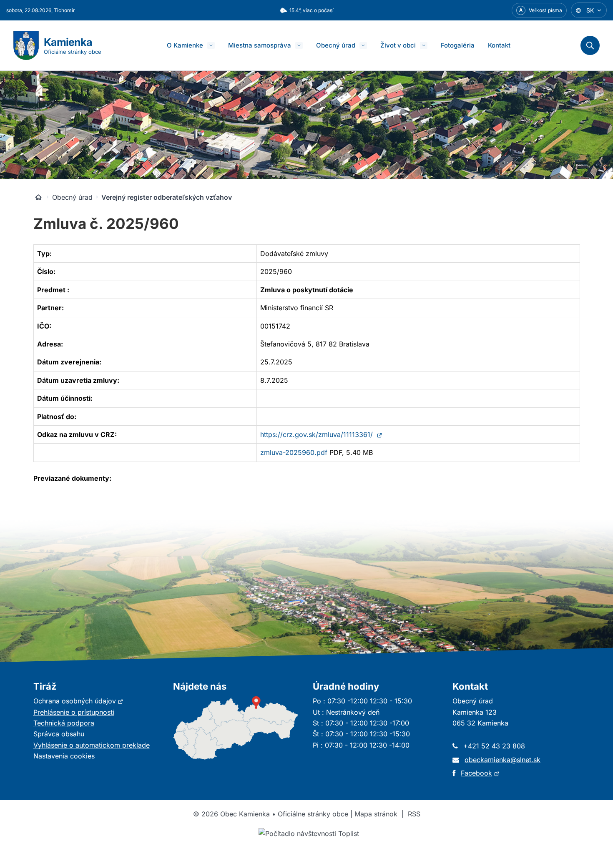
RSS (414, 814)
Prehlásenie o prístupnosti (73, 712)
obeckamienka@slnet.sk (502, 760)
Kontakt (499, 45)
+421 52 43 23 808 (494, 746)
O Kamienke (185, 45)
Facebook (480, 773)
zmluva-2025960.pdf (293, 452)
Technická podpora (63, 723)
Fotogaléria (458, 45)
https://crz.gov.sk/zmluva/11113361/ (321, 434)
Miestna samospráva (259, 45)
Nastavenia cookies (64, 756)
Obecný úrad (335, 45)
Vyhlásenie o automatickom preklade (91, 745)
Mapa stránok (375, 814)
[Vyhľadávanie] (590, 45)
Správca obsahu (58, 734)
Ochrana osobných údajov (78, 701)
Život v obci (398, 45)
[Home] (38, 197)
